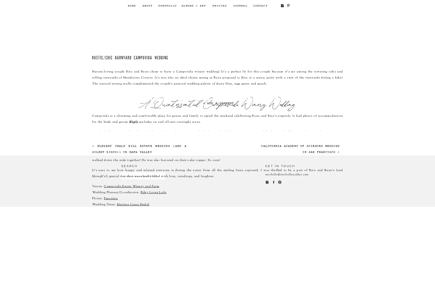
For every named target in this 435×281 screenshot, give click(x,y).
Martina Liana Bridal (133, 204)
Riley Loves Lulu (153, 192)
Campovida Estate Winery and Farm (131, 186)
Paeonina (111, 198)
